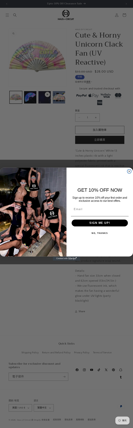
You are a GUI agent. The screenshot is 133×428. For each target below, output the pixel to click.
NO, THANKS (100, 233)
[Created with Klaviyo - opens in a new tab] (66, 258)
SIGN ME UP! (99, 222)
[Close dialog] (129, 171)
